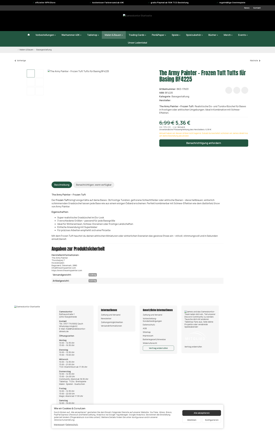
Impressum (59, 424)
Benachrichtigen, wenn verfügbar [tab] (94, 184)
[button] (31, 73)
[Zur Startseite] (137, 21)
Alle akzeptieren (202, 413)
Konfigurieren (211, 420)
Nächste (254, 60)
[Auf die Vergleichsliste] (236, 90)
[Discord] (200, 319)
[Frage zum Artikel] (244, 90)
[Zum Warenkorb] (258, 21)
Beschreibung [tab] (61, 184)
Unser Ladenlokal (137, 42)
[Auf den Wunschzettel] (228, 90)
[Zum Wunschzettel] (250, 21)
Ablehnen (191, 420)
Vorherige (21, 60)
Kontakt (257, 8)
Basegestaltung (180, 96)
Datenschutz (72, 424)
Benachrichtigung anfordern (203, 143)
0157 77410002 (70, 323)
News (247, 8)
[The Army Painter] (175, 100)
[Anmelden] (243, 21)
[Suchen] (235, 21)
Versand (181, 127)
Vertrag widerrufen (158, 348)
